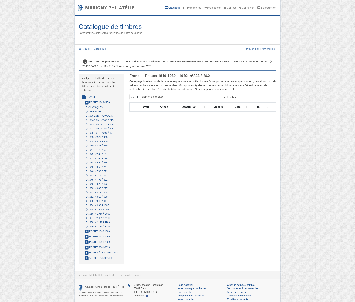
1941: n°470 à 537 (98, 150)
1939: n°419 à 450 (98, 141)
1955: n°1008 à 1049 (99, 209)
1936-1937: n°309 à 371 (101, 133)
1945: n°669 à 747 (98, 167)
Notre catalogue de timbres (192, 288)
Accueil (85, 48)
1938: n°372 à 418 (98, 137)
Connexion (247, 7)
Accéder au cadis (236, 292)
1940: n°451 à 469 (98, 145)
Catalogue (174, 7)
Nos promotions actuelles (191, 295)
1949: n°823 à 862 (98, 184)
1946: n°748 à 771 (98, 171)
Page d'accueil (185, 284)
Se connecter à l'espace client (243, 288)
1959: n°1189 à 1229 (99, 226)
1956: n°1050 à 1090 (99, 214)
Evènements (193, 7)
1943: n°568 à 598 (98, 158)
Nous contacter (186, 299)
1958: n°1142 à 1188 (99, 222)
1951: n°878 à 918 (98, 192)
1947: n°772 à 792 (98, 175)
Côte (238, 106)
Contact (231, 7)
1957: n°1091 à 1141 (99, 218)
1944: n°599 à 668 (98, 162)
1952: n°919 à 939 (98, 197)
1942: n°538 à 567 (98, 154)
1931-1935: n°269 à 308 (101, 128)
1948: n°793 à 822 (98, 179)
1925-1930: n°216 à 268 (101, 124)
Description (189, 106)
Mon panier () (262, 48)
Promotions (214, 7)
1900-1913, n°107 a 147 (100, 116)
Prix (258, 106)
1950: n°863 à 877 (98, 188)
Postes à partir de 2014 (103, 252)
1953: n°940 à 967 (98, 201)
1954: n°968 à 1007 (98, 205)
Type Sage (94, 111)
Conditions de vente (237, 299)
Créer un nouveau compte (241, 284)
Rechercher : (230, 97)
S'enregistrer (268, 7)
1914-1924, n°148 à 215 (101, 120)
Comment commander (239, 295)
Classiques (95, 107)
